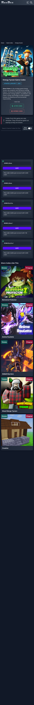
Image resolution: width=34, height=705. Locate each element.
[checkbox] (30, 128)
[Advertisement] (17, 23)
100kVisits (8, 203)
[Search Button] (31, 2)
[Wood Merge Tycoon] (17, 395)
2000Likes (8, 183)
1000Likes (8, 163)
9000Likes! (8, 223)
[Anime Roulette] (17, 321)
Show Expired (25, 128)
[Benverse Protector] (17, 284)
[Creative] (17, 432)
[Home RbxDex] (9, 2)
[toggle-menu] (27, 2)
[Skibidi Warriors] (17, 358)
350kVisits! (9, 243)
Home (2, 43)
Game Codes (9, 43)
